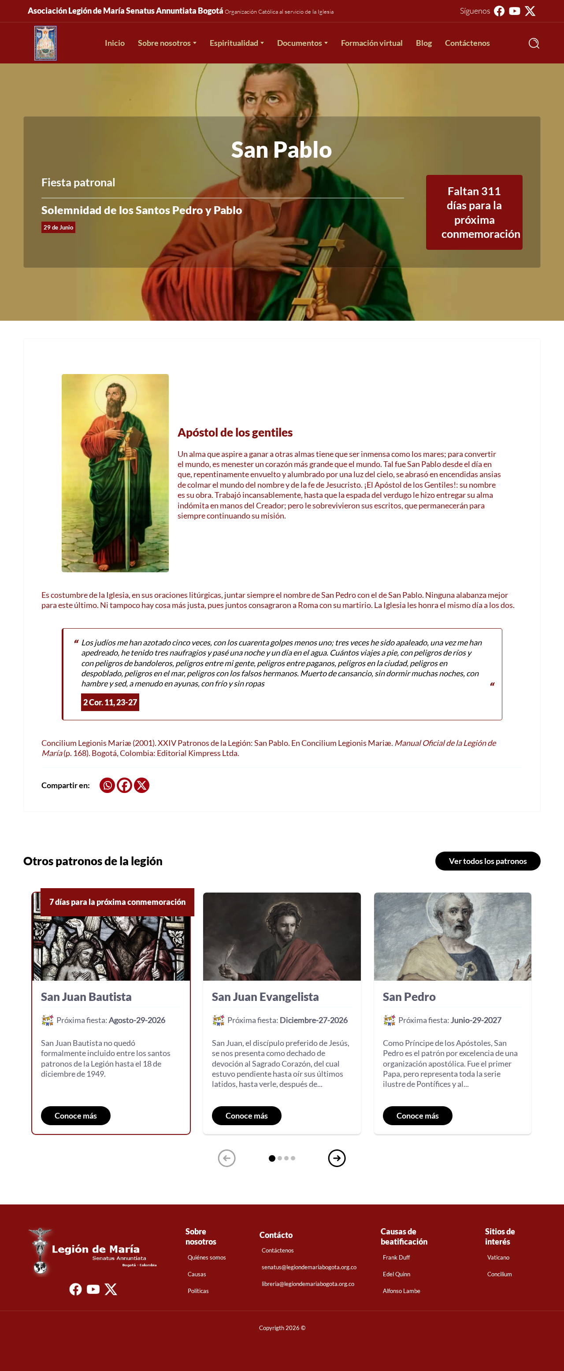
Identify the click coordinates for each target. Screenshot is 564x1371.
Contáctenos (467, 43)
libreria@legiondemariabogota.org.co (308, 1283)
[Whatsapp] (107, 785)
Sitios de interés (500, 1236)
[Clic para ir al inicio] (45, 43)
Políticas (198, 1290)
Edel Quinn (396, 1274)
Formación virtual (372, 43)
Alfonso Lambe (401, 1290)
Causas (197, 1274)
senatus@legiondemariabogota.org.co (309, 1267)
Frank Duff (396, 1257)
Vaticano (498, 1257)
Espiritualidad (234, 43)
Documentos (299, 43)
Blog (424, 43)
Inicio (115, 43)
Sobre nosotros (164, 43)
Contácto (276, 1235)
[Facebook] (124, 785)
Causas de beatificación (404, 1236)
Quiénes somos (207, 1257)
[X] (141, 785)
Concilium (499, 1274)
